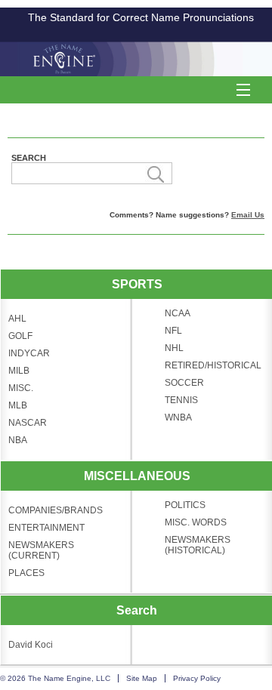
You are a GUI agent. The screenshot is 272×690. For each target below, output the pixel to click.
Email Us (247, 215)
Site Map (141, 678)
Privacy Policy (197, 678)
